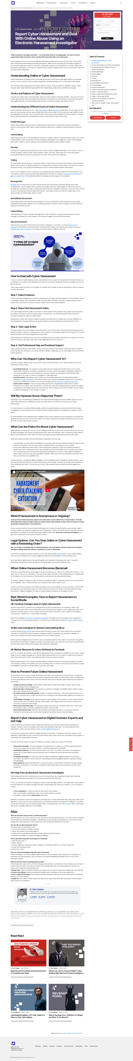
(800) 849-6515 (97, 117)
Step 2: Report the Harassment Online (104, 94)
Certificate (33, 896)
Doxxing (94, 76)
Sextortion (59, 1046)
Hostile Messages (97, 72)
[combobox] (98, 25)
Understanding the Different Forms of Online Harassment (104, 68)
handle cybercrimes (27, 379)
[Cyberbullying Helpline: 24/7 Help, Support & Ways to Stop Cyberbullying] (28, 997)
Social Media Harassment (100, 83)
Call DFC (68, 804)
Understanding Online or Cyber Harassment (101, 62)
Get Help (113, 117)
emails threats (61, 554)
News (86, 1046)
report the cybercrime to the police (37, 618)
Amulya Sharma (26, 631)
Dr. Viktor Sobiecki (37, 889)
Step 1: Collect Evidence (100, 92)
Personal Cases (94, 1046)
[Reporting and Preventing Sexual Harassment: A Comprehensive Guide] (28, 953)
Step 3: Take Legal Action (100, 96)
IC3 (78, 332)
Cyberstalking (96, 85)
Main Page (38, 1046)
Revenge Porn (96, 80)
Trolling (93, 78)
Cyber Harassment (68, 1046)
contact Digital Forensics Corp (50, 729)
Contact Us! (51, 896)
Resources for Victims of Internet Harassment (22, 8)
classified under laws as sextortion (21, 229)
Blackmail (52, 1046)
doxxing (55, 110)
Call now (42, 896)
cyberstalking (42, 110)
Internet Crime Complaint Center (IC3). (66, 381)
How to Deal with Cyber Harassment (104, 89)
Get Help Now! (131, 744)
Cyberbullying (96, 74)
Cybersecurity (79, 1046)
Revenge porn (15, 184)
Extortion (45, 1046)
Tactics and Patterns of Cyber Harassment (106, 65)
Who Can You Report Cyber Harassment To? (105, 104)
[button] (121, 2)
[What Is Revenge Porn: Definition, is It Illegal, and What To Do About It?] (66, 997)
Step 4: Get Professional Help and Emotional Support (103, 100)
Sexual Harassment (98, 87)
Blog (11, 8)
